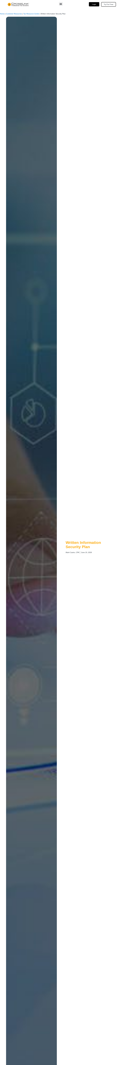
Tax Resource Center (31, 14)
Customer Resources (14, 14)
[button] (61, 4)
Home (2, 14)
